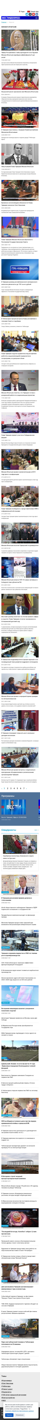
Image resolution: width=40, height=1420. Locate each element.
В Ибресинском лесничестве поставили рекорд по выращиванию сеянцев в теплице (19, 1202)
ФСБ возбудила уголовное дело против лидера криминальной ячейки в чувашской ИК (18, 1122)
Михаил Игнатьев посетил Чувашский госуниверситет (20, 545)
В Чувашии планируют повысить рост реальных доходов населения (17, 734)
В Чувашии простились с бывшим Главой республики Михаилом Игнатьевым (19, 131)
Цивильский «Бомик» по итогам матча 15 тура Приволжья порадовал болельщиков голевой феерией (18, 1066)
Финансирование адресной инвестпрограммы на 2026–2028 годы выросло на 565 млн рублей (18, 979)
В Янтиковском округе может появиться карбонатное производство (20, 971)
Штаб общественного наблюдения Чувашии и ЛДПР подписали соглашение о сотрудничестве (19, 908)
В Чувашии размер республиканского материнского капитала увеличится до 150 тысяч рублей (19, 283)
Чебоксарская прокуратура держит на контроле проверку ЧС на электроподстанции (18, 1146)
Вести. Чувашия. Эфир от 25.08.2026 (13, 817)
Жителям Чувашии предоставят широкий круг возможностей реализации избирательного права (18, 923)
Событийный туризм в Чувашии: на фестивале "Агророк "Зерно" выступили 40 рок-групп (17, 1297)
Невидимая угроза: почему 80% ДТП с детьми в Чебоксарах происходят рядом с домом (17, 1352)
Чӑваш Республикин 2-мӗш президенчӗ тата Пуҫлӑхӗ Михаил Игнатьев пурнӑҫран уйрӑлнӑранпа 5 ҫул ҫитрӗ (19, 55)
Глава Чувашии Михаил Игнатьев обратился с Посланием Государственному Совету (17, 241)
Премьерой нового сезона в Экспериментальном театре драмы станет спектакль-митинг (18, 1242)
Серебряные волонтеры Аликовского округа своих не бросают (18, 857)
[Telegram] (27, 14)
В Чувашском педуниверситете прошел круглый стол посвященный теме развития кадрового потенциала (19, 661)
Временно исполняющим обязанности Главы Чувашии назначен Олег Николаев (17, 204)
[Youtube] (33, 14)
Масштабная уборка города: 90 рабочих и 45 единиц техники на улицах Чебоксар (19, 1187)
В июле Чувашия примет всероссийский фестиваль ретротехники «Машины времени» (19, 1312)
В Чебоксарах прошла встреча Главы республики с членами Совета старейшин (19, 320)
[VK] (36, 14)
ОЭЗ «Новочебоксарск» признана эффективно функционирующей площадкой (17, 963)
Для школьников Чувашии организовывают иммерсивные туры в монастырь (17, 1288)
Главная (3, 22)
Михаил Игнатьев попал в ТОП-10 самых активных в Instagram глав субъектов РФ (19, 581)
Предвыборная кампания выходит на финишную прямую (18, 916)
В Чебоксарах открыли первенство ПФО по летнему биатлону (19, 1091)
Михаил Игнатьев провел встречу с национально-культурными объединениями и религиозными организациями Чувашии (18, 772)
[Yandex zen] (30, 14)
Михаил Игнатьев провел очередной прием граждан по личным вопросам (19, 698)
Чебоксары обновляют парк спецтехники (15, 1359)
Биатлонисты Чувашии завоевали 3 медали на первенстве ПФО (17, 1076)
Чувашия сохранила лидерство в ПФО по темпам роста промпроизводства (19, 954)
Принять (9, 1415)
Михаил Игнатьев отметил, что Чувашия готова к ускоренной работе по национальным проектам (18, 394)
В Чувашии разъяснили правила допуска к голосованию (16, 899)
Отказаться (19, 1415)
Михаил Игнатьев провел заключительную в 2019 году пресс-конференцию (18, 473)
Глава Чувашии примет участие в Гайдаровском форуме (17, 436)
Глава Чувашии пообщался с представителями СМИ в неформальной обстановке (19, 510)
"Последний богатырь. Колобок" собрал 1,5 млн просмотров (18, 1233)
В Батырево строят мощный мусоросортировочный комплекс (13, 1177)
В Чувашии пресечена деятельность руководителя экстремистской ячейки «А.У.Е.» (18, 1131)
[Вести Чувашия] (10, 18)
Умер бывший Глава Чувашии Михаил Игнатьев (17, 166)
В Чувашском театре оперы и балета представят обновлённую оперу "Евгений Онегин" (18, 1257)
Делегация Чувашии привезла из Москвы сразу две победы (19, 1019)
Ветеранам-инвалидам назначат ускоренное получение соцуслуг (17, 1010)
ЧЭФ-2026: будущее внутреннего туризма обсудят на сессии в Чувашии (19, 1305)
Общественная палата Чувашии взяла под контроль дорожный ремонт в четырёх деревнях (19, 1366)
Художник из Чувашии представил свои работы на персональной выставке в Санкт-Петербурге (18, 1249)
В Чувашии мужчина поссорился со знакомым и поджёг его (18, 1139)
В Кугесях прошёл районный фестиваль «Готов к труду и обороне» (18, 1084)
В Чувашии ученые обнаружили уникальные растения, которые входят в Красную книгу (16, 1194)
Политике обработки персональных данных (19, 1411)
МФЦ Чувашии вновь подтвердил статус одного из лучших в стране (18, 1034)
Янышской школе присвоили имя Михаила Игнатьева (19, 92)
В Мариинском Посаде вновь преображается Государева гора (17, 1026)
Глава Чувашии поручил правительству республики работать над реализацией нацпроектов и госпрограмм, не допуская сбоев (19, 356)
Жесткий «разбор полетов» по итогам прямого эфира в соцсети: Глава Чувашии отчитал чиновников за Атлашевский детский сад (19, 619)
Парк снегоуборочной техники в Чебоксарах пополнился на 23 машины (17, 1343)
